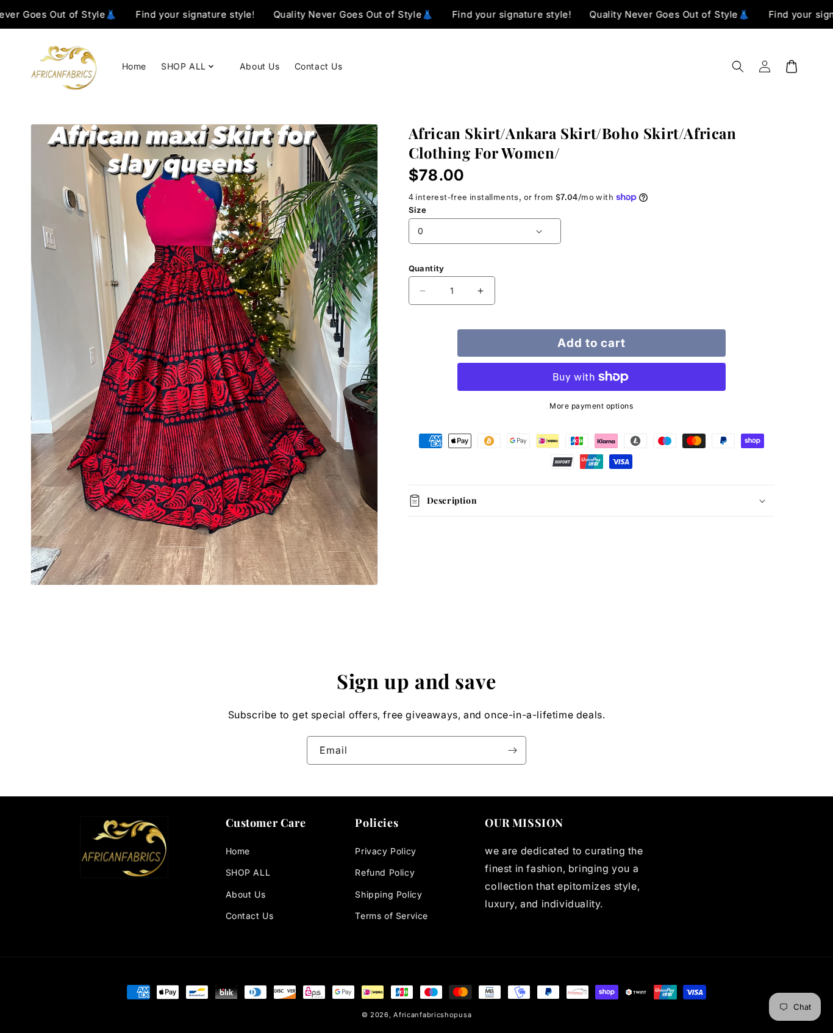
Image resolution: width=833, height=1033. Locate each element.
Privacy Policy (385, 851)
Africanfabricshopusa (432, 1014)
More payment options (591, 405)
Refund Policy (385, 872)
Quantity (427, 268)
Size (418, 210)
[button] (193, 66)
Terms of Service (391, 915)
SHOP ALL (248, 872)
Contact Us (250, 915)
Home (238, 851)
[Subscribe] (512, 750)
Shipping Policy (388, 894)
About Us (246, 894)
